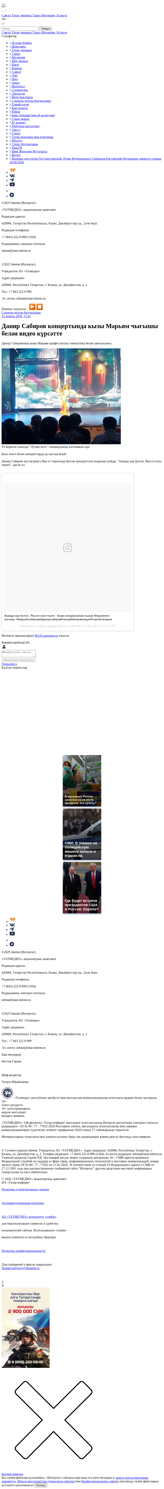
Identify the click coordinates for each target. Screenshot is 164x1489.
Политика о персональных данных (25, 1189)
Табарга (45, 28)
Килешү (41, 1485)
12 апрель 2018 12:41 (16, 316)
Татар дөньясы (22, 15)
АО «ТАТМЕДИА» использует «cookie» (29, 1216)
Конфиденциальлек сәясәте (100, 1481)
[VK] (12, 176)
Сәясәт (7, 15)
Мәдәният (49, 15)
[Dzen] (12, 196)
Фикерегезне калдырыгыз (18, 660)
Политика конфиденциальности (23, 1251)
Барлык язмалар (12, 1474)
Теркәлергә (9, 664)
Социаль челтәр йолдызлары (21, 312)
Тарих (37, 15)
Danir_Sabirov (48, 625)
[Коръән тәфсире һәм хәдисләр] (13, 172)
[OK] (12, 190)
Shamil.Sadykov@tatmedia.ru (20, 1268)
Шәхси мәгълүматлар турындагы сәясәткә (46, 1481)
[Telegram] (12, 180)
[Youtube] (12, 185)
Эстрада (61, 15)
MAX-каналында (46, 635)
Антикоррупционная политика (23, 1203)
